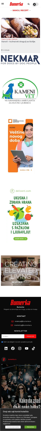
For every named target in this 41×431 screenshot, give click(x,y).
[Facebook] (12, 348)
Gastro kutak (6, 39)
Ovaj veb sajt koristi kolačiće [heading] (16, 411)
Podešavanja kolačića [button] (13, 427)
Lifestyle (14, 39)
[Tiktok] (33, 348)
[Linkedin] (6, 348)
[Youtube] (26, 348)
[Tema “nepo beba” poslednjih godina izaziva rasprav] (21, 390)
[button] (28, 4)
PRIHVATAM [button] (30, 427)
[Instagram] (19, 348)
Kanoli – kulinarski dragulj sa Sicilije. (19, 41)
